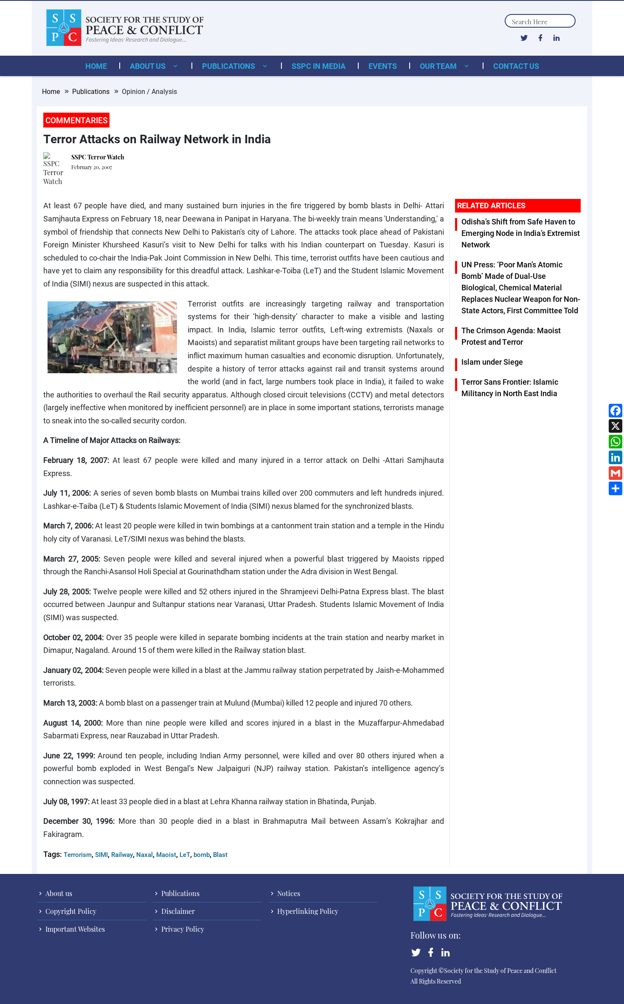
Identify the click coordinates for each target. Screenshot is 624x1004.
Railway (122, 854)
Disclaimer (177, 911)
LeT (185, 854)
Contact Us (516, 66)
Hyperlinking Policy (306, 911)
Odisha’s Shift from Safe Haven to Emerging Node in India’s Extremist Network (520, 233)
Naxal (144, 854)
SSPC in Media (319, 66)
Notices (287, 893)
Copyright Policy (70, 911)
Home (96, 66)
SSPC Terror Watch (97, 157)
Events (382, 66)
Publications (229, 66)
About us (148, 66)
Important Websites (74, 929)
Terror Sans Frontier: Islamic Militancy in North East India (509, 387)
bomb (202, 854)
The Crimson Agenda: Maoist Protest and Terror (511, 336)
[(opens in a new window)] (524, 37)
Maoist (166, 854)
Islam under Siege (492, 362)
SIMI (101, 854)
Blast (220, 854)
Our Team (439, 66)
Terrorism (78, 854)
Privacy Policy (182, 929)
